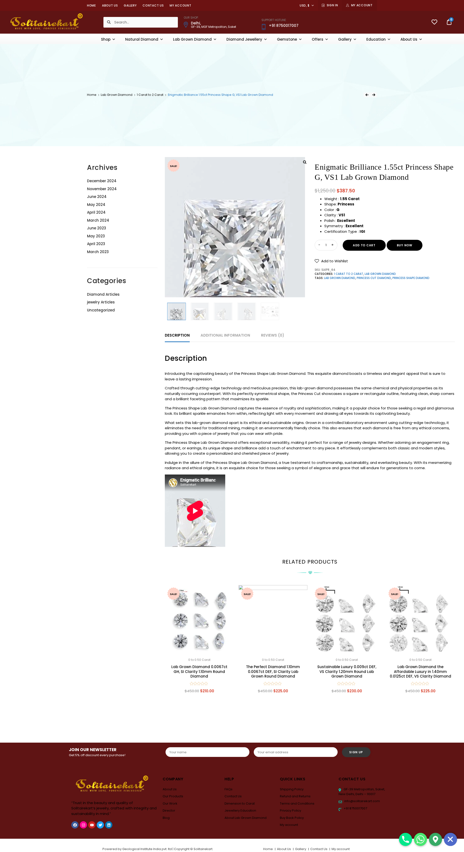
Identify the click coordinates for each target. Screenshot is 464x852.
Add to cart (364, 245)
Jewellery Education (240, 810)
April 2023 (96, 243)
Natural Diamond (141, 39)
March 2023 (98, 251)
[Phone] (405, 839)
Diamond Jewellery (244, 39)
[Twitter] (100, 825)
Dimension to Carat (240, 803)
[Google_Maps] (435, 839)
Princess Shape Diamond (410, 278)
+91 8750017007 (355, 808)
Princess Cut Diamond (374, 278)
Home (91, 5)
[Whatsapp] (420, 839)
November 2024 (102, 188)
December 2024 (101, 180)
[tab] (177, 335)
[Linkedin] (108, 825)
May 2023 (96, 236)
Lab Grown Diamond (192, 39)
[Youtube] (91, 825)
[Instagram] (83, 825)
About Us (110, 5)
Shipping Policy (292, 789)
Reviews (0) (272, 335)
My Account (362, 5)
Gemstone (287, 39)
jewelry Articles (101, 302)
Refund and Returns (295, 796)
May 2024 (96, 204)
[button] (331, 261)
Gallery (130, 5)
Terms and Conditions (297, 803)
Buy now (404, 245)
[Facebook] (75, 825)
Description (177, 335)
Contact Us (153, 5)
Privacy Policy (290, 810)
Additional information (225, 335)
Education (376, 39)
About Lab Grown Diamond (246, 817)
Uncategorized (101, 310)
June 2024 (97, 196)
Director (169, 810)
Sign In (332, 5)
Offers (317, 39)
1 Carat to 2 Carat (150, 95)
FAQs (228, 789)
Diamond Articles (103, 294)
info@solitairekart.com (362, 801)
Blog (166, 817)
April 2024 (96, 212)
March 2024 (98, 220)
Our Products (173, 796)
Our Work (170, 803)
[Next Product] (373, 94)
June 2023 (96, 228)
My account (180, 5)
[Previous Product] (366, 94)
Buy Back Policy (292, 817)
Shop (105, 39)
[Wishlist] (434, 22)
